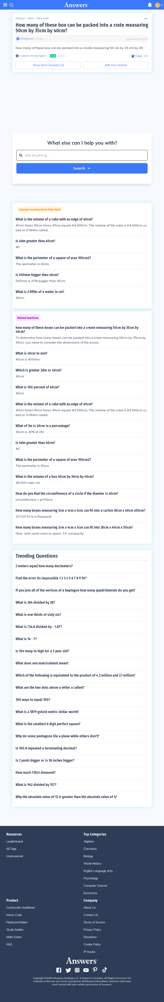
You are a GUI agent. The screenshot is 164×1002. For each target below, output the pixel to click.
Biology (88, 856)
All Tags (11, 849)
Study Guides (14, 929)
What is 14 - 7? (26, 639)
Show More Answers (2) (48, 65)
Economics (90, 893)
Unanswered (14, 856)
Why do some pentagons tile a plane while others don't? (57, 736)
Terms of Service (94, 922)
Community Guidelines (20, 907)
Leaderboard (14, 841)
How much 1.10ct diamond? (36, 772)
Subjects (20, 18)
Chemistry (90, 849)
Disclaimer (90, 937)
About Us (90, 907)
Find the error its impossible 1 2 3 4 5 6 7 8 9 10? (51, 578)
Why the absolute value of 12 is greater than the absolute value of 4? (66, 797)
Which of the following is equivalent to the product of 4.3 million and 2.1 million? (75, 675)
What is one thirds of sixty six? (38, 614)
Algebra (89, 841)
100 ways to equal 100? (33, 699)
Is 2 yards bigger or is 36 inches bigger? (45, 760)
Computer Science (95, 885)
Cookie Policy (92, 944)
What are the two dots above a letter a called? (50, 687)
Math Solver (14, 937)
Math (31, 18)
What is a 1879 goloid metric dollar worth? (47, 712)
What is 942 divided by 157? (36, 785)
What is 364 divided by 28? (35, 602)
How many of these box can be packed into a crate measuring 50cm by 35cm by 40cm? (82, 28)
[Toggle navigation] (5, 5)
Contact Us (91, 915)
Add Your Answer (116, 65)
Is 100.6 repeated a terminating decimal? (46, 748)
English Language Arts (98, 871)
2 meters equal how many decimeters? (44, 566)
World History (92, 863)
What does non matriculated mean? (42, 663)
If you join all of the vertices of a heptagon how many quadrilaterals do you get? (75, 590)
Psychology (91, 878)
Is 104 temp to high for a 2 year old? (42, 651)
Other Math (43, 18)
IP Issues (89, 952)
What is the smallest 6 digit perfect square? (48, 724)
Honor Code (14, 915)
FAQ (9, 944)
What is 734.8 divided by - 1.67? (39, 627)
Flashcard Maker (17, 922)
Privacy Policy (92, 929)
